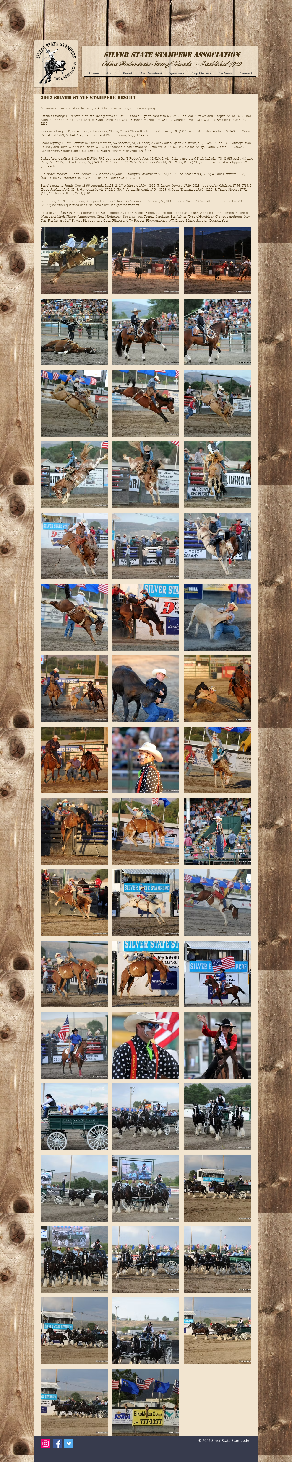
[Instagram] (45, 1443)
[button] (110, 73)
